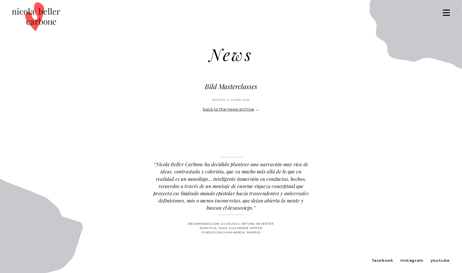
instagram (411, 260)
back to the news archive (228, 109)
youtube (440, 260)
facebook (382, 260)
